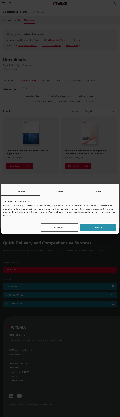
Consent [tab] (21, 191)
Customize (58, 227)
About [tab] (99, 191)
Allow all (98, 227)
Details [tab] (60, 191)
